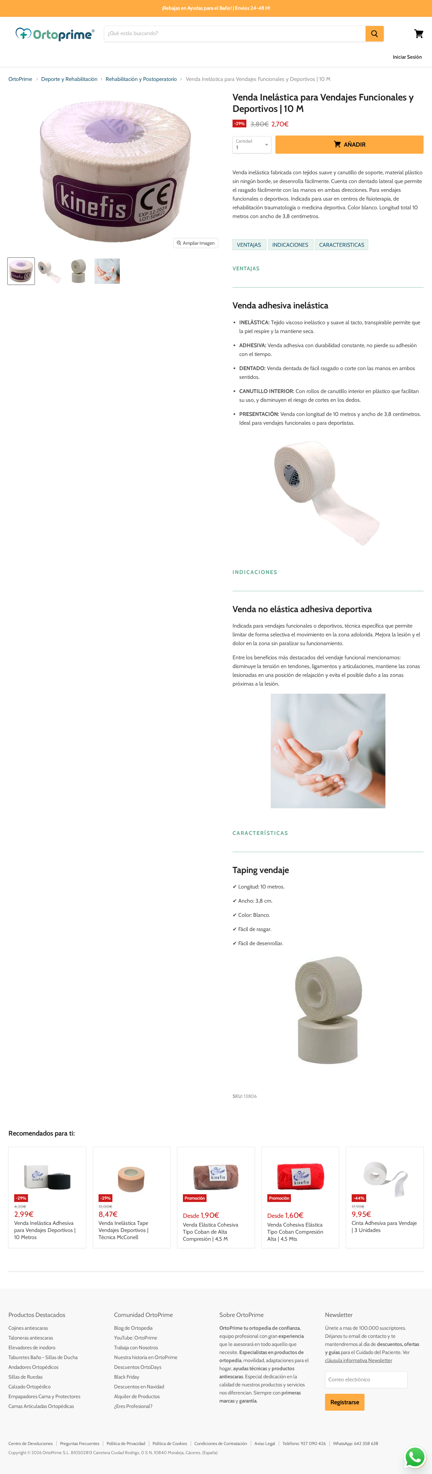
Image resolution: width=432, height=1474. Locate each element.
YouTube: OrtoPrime (135, 1338)
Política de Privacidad (126, 1443)
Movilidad (240, 57)
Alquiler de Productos (137, 1396)
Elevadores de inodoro (31, 1348)
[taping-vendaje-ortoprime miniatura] (107, 271)
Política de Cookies (170, 1443)
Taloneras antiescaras (30, 1338)
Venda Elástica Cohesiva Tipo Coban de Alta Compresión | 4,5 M (210, 1232)
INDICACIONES (290, 244)
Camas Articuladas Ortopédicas (41, 1406)
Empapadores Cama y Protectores (44, 1396)
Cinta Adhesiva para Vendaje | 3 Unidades (384, 1226)
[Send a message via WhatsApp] (415, 1457)
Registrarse (344, 1402)
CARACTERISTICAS (341, 244)
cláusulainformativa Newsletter (358, 1360)
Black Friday (126, 1377)
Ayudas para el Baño (32, 57)
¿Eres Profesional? (133, 1406)
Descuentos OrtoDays (137, 1367)
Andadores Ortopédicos (33, 1367)
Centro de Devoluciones (30, 1443)
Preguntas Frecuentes (79, 1443)
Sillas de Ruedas (25, 1377)
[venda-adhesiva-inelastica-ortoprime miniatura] (49, 271)
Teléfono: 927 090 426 (304, 1443)
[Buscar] (375, 33)
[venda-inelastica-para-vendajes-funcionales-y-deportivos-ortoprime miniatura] (21, 271)
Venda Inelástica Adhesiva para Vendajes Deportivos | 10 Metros (45, 1230)
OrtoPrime (20, 79)
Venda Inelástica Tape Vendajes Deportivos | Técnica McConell (123, 1230)
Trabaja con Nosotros (136, 1348)
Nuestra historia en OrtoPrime (146, 1357)
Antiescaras (86, 57)
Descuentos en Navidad (139, 1387)
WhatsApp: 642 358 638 (355, 1443)
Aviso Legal (264, 1443)
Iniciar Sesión (407, 57)
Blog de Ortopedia (133, 1328)
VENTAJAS (249, 244)
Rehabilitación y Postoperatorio (141, 79)
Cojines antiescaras (28, 1328)
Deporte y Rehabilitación (296, 57)
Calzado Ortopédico (29, 1387)
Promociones (356, 57)
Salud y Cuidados (135, 57)
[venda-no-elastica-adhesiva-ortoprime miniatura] (78, 271)
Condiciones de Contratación (220, 1443)
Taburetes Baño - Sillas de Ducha (43, 1357)
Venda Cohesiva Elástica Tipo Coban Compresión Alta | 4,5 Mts (295, 1232)
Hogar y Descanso (192, 57)
